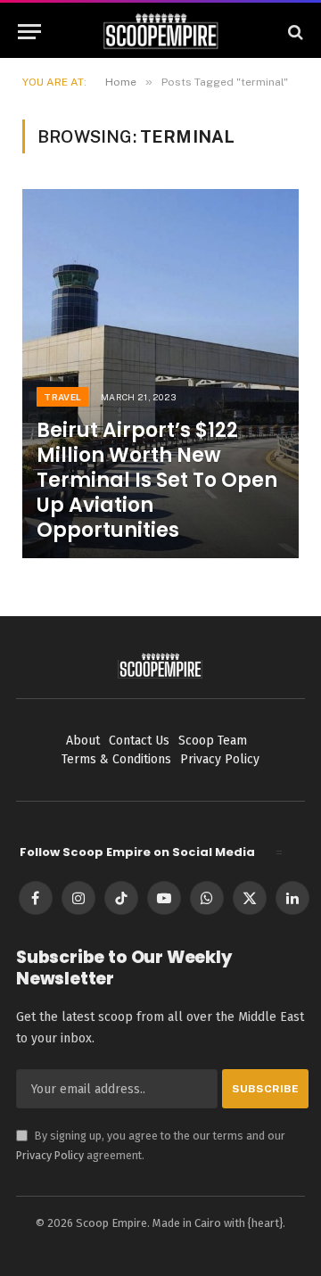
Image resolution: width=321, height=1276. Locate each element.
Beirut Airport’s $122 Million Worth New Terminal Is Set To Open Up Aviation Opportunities (157, 480)
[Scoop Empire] (161, 32)
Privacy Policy (50, 1155)
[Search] (293, 32)
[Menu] (29, 32)
